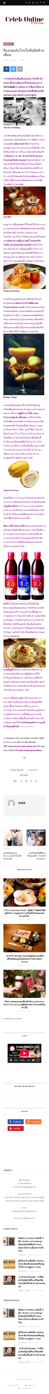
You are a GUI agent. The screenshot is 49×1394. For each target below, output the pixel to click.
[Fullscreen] (37, 1060)
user (21, 803)
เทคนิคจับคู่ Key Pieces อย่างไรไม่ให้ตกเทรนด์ (12, 856)
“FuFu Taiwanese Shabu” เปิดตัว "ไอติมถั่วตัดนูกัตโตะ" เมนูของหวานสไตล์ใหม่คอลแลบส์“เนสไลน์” (25, 913)
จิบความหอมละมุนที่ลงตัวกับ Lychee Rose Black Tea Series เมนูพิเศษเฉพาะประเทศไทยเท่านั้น (24, 1004)
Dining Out (8, 44)
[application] (24, 1053)
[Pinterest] (31, 781)
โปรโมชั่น (24, 775)
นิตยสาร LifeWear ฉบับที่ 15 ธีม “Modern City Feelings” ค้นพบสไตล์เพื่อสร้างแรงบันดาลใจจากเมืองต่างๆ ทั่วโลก (31, 1244)
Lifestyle (22, 1255)
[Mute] (33, 1060)
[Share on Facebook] (6, 69)
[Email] (36, 781)
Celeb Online (16, 770)
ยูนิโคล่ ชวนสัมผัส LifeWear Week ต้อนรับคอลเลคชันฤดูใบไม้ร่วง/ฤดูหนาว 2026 (31, 1263)
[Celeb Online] (24, 20)
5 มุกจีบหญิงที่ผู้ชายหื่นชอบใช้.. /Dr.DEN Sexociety (36, 856)
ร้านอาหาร (32, 770)
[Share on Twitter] (13, 69)
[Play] (11, 1060)
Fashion (22, 1271)
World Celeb (24, 1290)
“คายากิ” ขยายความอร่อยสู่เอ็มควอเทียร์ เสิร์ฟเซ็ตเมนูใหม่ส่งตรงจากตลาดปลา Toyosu (24, 958)
